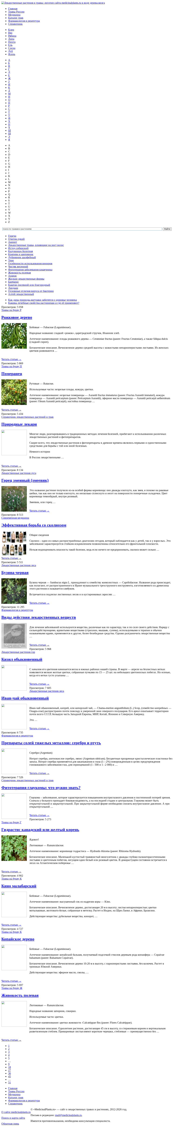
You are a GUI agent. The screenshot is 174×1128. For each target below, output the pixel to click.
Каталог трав (15, 17)
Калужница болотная (20, 251)
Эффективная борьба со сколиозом (33, 525)
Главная (12, 8)
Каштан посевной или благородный (29, 284)
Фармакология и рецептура (24, 20)
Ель (10, 45)
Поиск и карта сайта (13, 1117)
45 (9, 1076)
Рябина (12, 35)
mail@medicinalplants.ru (68, 1115)
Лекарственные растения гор (18, 652)
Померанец (11, 373)
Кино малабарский (18, 886)
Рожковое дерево (16, 317)
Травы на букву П (11, 366)
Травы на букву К (11, 878)
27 (9, 1070)
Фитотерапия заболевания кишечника (30, 269)
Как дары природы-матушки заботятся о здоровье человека (42, 299)
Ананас (12, 275)
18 (9, 1067)
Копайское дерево (17, 939)
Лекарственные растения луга (18, 473)
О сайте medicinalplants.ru (16, 1112)
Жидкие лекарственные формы (26, 278)
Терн (11, 260)
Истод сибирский (18, 248)
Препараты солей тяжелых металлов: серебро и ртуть (51, 743)
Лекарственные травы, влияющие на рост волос (36, 245)
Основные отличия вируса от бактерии (31, 291)
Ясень (11, 54)
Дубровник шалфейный (22, 257)
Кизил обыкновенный (21, 659)
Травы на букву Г (11, 822)
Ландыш (13, 288)
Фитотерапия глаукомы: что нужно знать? (41, 787)
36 (9, 1073)
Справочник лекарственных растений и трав (27, 416)
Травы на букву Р (11, 310)
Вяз (10, 32)
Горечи (12, 235)
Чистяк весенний (18, 266)
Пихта (11, 41)
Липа (11, 38)
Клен (11, 29)
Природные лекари (19, 424)
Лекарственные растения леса (18, 565)
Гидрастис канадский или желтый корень (40, 829)
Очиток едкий (16, 239)
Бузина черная (15, 572)
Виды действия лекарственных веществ (38, 617)
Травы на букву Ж (11, 988)
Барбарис (13, 281)
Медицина (14, 14)
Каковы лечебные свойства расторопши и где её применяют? (43, 302)
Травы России (16, 11)
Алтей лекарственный (21, 294)
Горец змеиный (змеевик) (25, 480)
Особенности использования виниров (30, 263)
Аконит (12, 242)
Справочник (15, 23)
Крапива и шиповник (20, 254)
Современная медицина (15, 517)
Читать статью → (11, 359)
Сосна (11, 48)
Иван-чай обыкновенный (25, 698)
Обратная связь (10, 1123)
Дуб (10, 51)
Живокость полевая (19, 272)
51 (9, 1082)
